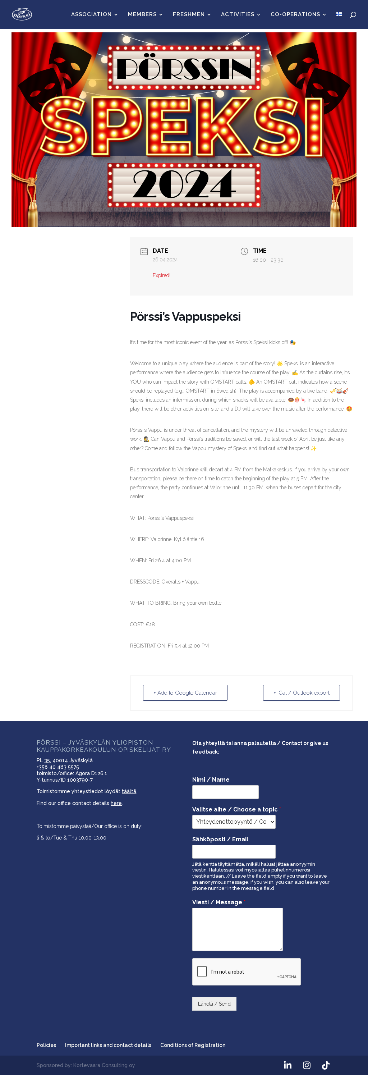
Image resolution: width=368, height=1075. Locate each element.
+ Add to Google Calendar (185, 693)
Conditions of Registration (192, 1045)
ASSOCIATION (91, 15)
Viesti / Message (218, 902)
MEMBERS (142, 15)
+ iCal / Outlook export (301, 693)
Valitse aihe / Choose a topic (236, 809)
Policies (46, 1045)
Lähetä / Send (214, 1004)
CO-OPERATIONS (295, 15)
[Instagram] (307, 1065)
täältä (129, 791)
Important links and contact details (108, 1045)
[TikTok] (326, 1065)
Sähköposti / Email (220, 839)
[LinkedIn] (287, 1065)
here (116, 803)
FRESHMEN (189, 15)
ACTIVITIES (237, 15)
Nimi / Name (211, 779)
